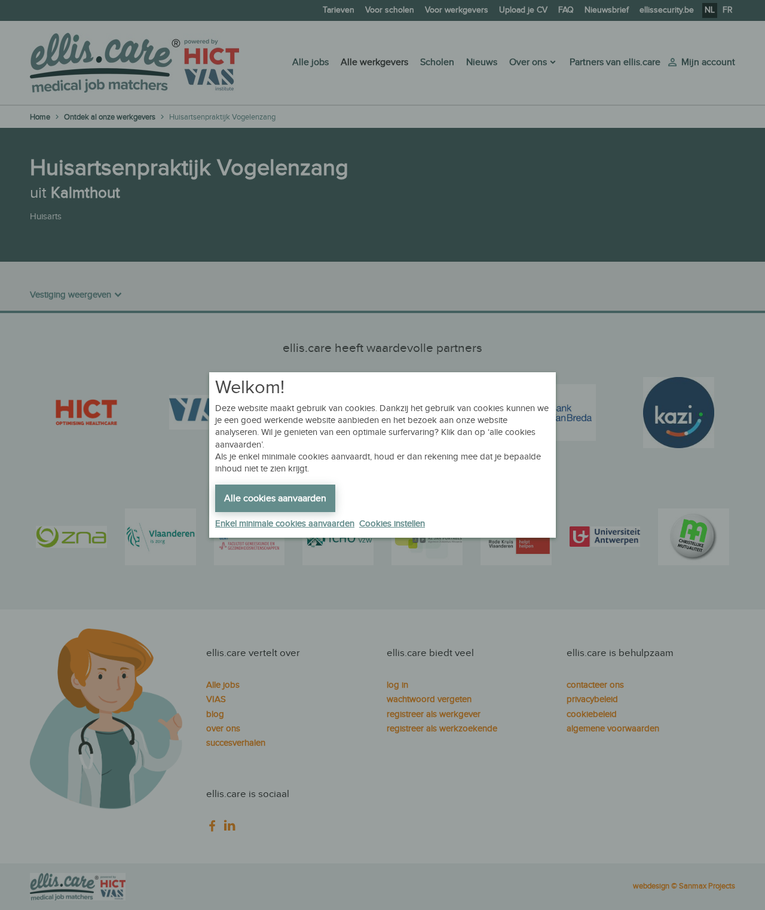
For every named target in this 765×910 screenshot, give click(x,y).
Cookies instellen (392, 524)
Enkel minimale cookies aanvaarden (284, 524)
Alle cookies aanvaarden (275, 498)
